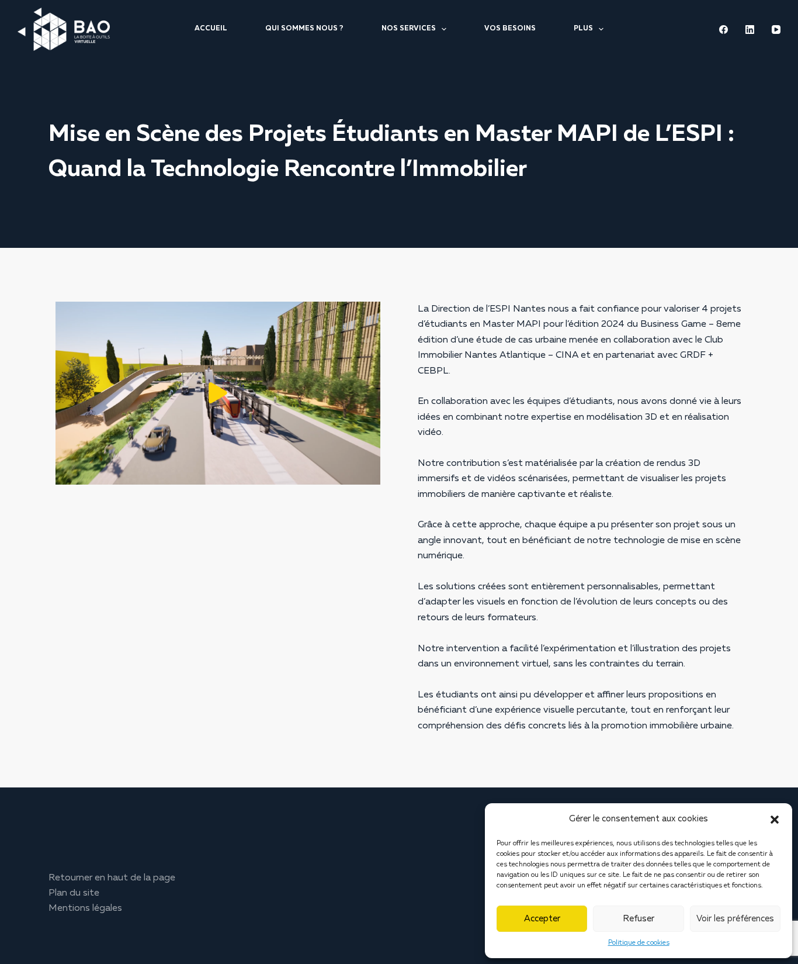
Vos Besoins (510, 28)
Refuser (638, 918)
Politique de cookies (638, 942)
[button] (774, 819)
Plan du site (73, 893)
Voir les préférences (735, 918)
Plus (583, 28)
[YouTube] (776, 29)
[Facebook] (723, 29)
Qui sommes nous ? (304, 28)
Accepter (542, 918)
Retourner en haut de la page (111, 878)
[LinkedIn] (749, 29)
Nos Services (408, 28)
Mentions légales (85, 908)
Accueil (211, 28)
